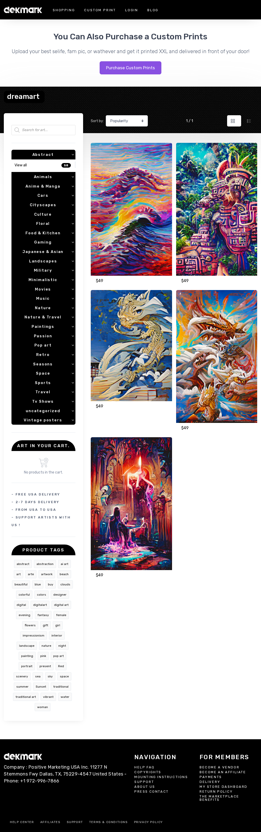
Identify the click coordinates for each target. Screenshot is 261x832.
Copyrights (147, 772)
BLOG (153, 10)
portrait (26, 666)
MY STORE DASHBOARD (223, 786)
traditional (61, 686)
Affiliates (50, 822)
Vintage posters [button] (43, 420)
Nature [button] (43, 308)
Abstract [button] (43, 154)
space (64, 676)
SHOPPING (64, 10)
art (18, 574)
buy (50, 584)
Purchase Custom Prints (130, 67)
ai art (64, 564)
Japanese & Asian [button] (42, 251)
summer (22, 686)
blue (38, 584)
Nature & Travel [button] (42, 317)
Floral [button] (43, 223)
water (65, 697)
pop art (58, 656)
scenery (22, 676)
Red (61, 666)
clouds (65, 584)
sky (50, 676)
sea (38, 676)
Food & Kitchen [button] (43, 233)
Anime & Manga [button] (42, 186)
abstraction (45, 564)
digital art (61, 605)
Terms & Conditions (108, 822)
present (45, 666)
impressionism (33, 635)
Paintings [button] (43, 326)
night (62, 646)
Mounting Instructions (161, 777)
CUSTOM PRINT (100, 10)
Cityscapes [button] (43, 205)
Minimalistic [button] (43, 280)
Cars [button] (42, 195)
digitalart (40, 605)
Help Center (22, 822)
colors (41, 594)
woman (42, 707)
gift (45, 625)
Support (144, 781)
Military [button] (43, 270)
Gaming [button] (42, 242)
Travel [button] (42, 392)
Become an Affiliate (223, 772)
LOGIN (131, 10)
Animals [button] (43, 177)
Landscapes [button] (43, 261)
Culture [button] (43, 214)
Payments (211, 777)
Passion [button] (43, 336)
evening (24, 615)
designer (60, 594)
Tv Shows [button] (43, 401)
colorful (24, 594)
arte (31, 574)
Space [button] (43, 373)
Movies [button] (43, 289)
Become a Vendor (219, 767)
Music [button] (43, 298)
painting (27, 656)
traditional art (26, 697)
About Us (144, 786)
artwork (47, 574)
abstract (23, 564)
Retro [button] (43, 354)
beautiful (21, 584)
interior (56, 635)
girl (57, 625)
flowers (30, 625)
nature (46, 646)
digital (21, 605)
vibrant (48, 697)
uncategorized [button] (43, 411)
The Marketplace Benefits (219, 798)
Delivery (210, 781)
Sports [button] (43, 382)
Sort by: (97, 121)
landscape (26, 646)
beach (64, 574)
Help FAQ (144, 767)
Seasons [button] (43, 364)
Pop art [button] (43, 345)
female (61, 615)
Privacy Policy (148, 822)
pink (43, 656)
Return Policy (216, 791)
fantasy (43, 615)
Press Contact (151, 791)
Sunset (41, 686)
